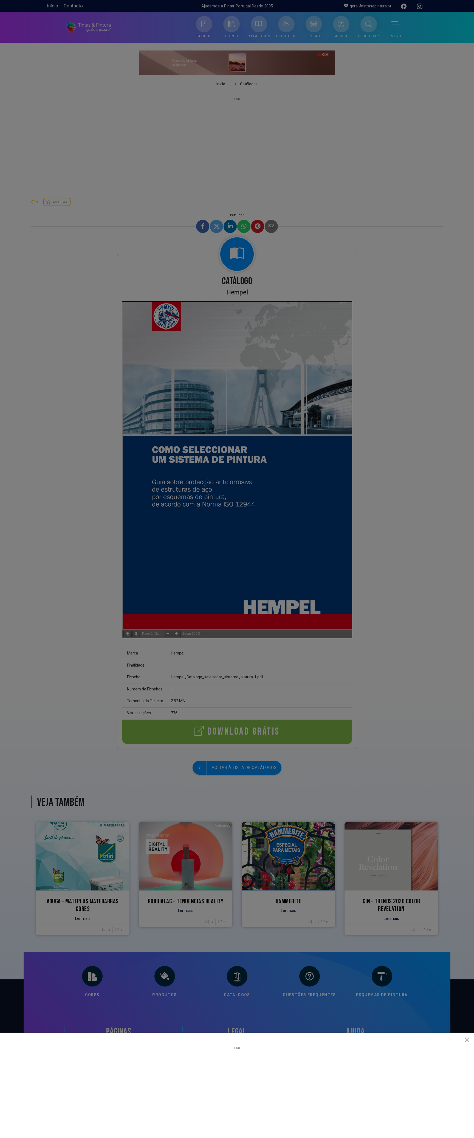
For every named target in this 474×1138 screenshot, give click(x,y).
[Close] (467, 1039)
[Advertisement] (237, 1087)
